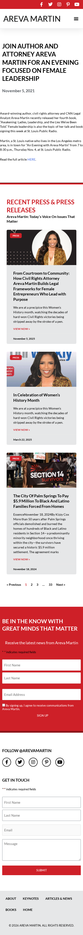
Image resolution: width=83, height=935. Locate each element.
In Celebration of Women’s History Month (36, 397)
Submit (41, 870)
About (11, 898)
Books (11, 910)
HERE (31, 159)
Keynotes (31, 898)
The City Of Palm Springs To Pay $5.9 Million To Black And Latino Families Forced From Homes (41, 501)
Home (28, 910)
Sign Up (42, 715)
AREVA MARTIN (32, 18)
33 (50, 584)
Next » (60, 584)
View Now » (21, 328)
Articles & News (58, 898)
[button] (76, 18)
